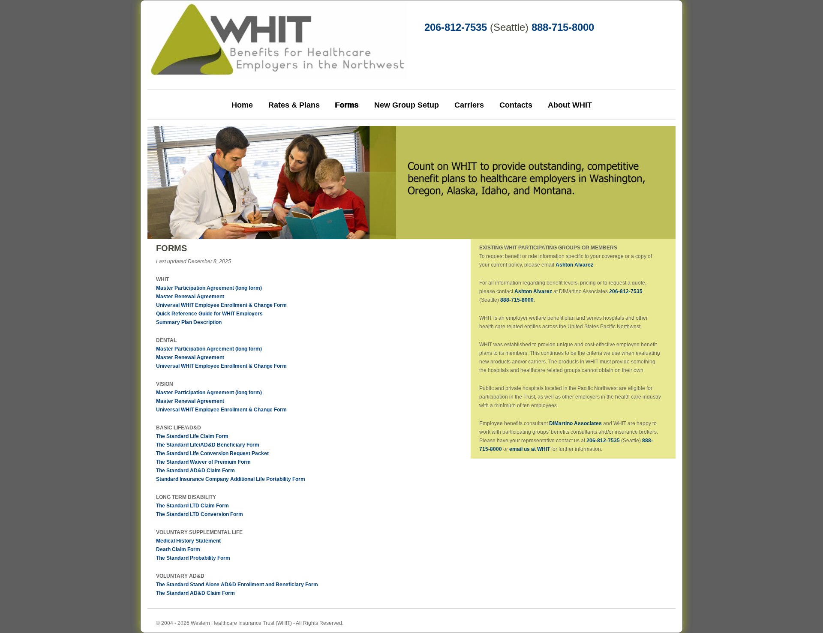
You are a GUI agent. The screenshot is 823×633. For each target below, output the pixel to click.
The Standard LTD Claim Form (192, 506)
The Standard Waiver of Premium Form (203, 462)
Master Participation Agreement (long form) (209, 288)
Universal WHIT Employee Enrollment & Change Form (221, 305)
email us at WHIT (529, 449)
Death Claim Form (178, 549)
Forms (347, 105)
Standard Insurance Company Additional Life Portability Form (230, 479)
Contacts (515, 105)
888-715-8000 (563, 27)
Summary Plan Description (189, 322)
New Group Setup (406, 105)
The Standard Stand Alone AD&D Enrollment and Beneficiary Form (237, 585)
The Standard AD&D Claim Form (195, 471)
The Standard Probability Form (193, 558)
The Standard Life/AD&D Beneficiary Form (207, 445)
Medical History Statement (188, 541)
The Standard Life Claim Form (192, 436)
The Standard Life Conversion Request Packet (212, 453)
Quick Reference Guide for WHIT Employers (209, 314)
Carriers (469, 105)
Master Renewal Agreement (190, 297)
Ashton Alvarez (574, 265)
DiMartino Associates (575, 423)
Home (242, 105)
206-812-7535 (455, 27)
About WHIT (570, 105)
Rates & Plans (294, 105)
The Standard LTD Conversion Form (199, 514)
